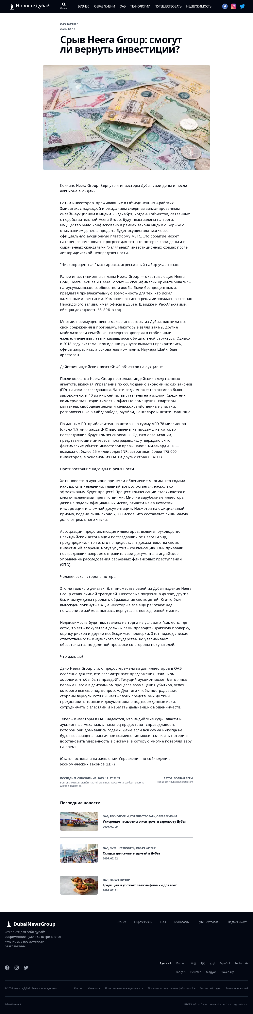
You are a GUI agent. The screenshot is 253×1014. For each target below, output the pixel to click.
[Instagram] (16, 967)
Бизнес (83, 6)
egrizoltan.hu (241, 1004)
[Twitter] (26, 967)
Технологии (140, 6)
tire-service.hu (217, 1004)
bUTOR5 (187, 1004)
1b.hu (229, 1004)
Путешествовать (168, 6)
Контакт (78, 988)
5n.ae (204, 1004)
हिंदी (203, 963)
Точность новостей (237, 988)
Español (224, 963)
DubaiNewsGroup (34, 924)
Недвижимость (198, 6)
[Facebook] (7, 967)
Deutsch (195, 972)
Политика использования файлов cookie (171, 988)
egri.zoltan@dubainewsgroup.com (175, 781)
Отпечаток (94, 988)
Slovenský (227, 972)
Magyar (211, 972)
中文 (193, 963)
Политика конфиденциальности (124, 988)
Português (241, 963)
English (181, 963)
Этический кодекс (210, 988)
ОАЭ (123, 6)
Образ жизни (104, 6)
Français (180, 972)
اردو (212, 963)
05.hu (196, 1004)
